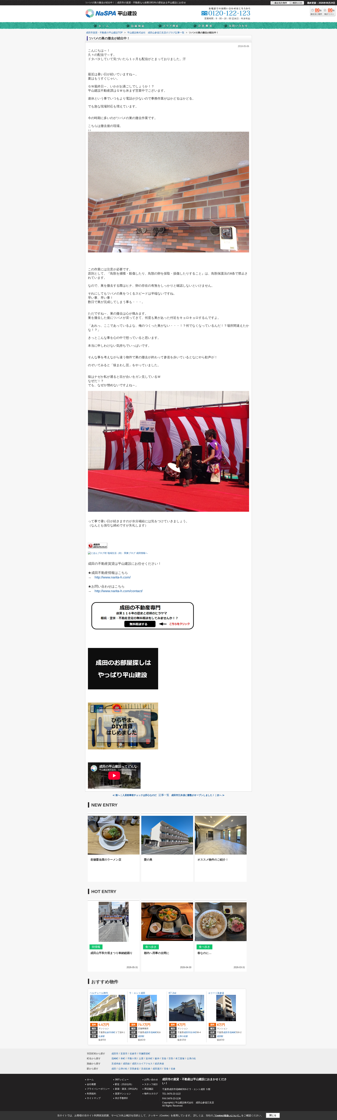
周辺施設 (148, 1089)
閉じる (272, 1115)
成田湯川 (157, 1068)
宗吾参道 (134, 1068)
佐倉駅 (101, 1036)
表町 (113, 1032)
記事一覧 (164, 795)
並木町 (193, 1032)
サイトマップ (94, 1098)
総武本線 (159, 1063)
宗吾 (170, 1058)
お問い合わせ (151, 1079)
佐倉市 (108, 1032)
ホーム (90, 1079)
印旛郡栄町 (144, 1053)
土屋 (141, 1058)
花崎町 (154, 1032)
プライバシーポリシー (98, 1089)
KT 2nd (172, 993)
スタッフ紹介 (151, 1084)
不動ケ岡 (132, 1058)
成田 (113, 1068)
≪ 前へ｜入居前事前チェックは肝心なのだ (135, 795)
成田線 (126, 1063)
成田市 (147, 1032)
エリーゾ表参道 (216, 993)
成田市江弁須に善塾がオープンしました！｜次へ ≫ (197, 795)
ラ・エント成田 (137, 993)
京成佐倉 (145, 1068)
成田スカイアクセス (142, 1063)
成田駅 (141, 1036)
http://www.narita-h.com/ (113, 577)
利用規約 (91, 1093)
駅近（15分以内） (124, 1084)
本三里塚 (179, 1058)
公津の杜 (191, 1058)
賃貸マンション (123, 1093)
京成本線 (116, 1063)
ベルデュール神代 (99, 993)
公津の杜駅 (182, 1036)
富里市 (124, 1053)
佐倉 (173, 1068)
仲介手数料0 (121, 1098)
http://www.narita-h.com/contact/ (119, 591)
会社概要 (91, 1084)
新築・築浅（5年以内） (127, 1089)
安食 (164, 1058)
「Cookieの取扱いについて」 (227, 1115)
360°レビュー (122, 1079)
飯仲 (157, 1058)
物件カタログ (151, 1093)
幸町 (123, 1058)
